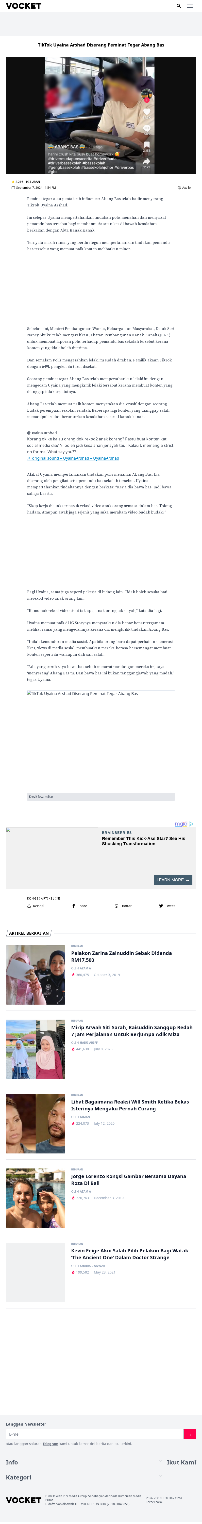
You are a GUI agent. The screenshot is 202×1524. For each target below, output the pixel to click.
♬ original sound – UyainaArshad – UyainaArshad (73, 458)
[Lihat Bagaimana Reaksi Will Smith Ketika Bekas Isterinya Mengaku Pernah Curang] (35, 1123)
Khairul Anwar (92, 1265)
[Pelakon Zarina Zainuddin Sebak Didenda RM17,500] (35, 975)
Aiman (85, 1117)
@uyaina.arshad (42, 432)
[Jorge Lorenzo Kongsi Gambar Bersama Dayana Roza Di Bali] (35, 1198)
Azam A (85, 968)
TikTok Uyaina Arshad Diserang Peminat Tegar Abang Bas (101, 45)
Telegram (50, 1443)
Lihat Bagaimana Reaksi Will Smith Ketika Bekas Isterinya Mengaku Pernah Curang (130, 1105)
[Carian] (178, 6)
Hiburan (33, 182)
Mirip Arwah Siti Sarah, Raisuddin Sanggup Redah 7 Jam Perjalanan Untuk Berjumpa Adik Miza (132, 1031)
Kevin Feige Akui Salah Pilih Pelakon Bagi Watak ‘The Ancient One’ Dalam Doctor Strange (129, 1254)
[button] (190, 6)
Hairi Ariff (89, 1042)
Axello (186, 188)
